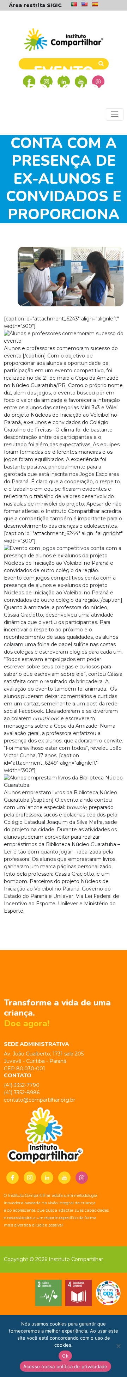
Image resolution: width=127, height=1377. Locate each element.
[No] (118, 1346)
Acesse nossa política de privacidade (65, 1366)
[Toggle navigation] (114, 114)
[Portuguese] (74, 4)
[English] (84, 4)
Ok (65, 1356)
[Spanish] (95, 4)
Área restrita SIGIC (35, 5)
